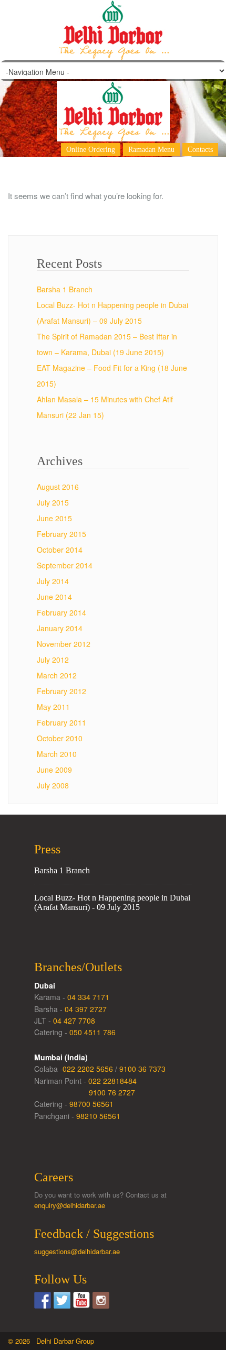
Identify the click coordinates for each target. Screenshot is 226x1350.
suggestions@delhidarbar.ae (77, 1251)
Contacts (200, 149)
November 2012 (63, 644)
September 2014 (65, 565)
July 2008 (53, 785)
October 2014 (60, 549)
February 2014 (61, 612)
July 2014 (53, 581)
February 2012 (61, 691)
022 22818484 (112, 1080)
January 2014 (60, 628)
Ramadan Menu (151, 149)
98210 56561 (98, 1116)
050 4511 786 (92, 1032)
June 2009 (54, 769)
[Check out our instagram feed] (101, 1300)
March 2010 (57, 754)
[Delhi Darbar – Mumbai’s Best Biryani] (113, 100)
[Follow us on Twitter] (62, 1300)
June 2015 (54, 518)
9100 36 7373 (142, 1068)
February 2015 (61, 534)
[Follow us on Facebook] (42, 1300)
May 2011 (53, 706)
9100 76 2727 (112, 1092)
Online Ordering (90, 149)
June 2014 (54, 596)
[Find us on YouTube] (81, 1300)
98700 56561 (91, 1104)
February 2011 (61, 722)
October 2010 (60, 738)
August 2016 (58, 486)
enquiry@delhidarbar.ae (69, 1205)
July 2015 (53, 502)
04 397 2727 (86, 1009)
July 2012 (53, 659)
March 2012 (57, 675)
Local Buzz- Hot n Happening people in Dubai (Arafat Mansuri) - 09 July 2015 (112, 902)
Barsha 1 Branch (65, 289)
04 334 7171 (88, 997)
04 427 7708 (74, 1020)
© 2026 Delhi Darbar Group (51, 1341)
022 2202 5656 (88, 1068)
